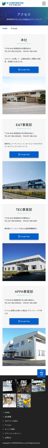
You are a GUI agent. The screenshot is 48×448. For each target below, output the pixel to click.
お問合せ (8, 438)
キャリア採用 (10, 429)
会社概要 (8, 417)
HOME (4, 28)
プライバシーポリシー (13, 433)
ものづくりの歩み (11, 421)
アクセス (8, 425)
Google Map (25, 70)
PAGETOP (41, 374)
